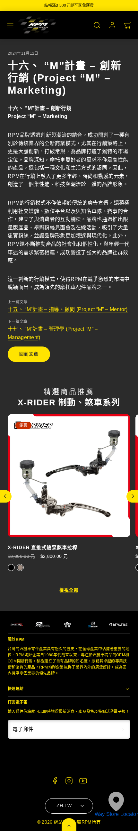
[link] (112, 25)
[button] (10, 25)
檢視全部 (68, 590)
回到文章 (28, 354)
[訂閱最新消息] (123, 729)
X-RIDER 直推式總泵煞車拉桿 (42, 547)
